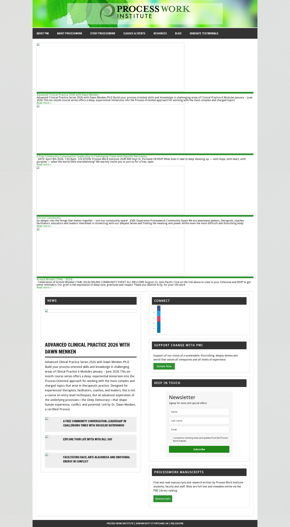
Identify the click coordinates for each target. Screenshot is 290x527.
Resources (160, 33)
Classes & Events (134, 33)
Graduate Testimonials (204, 33)
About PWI (43, 33)
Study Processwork (102, 33)
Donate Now (164, 366)
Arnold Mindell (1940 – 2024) (54, 279)
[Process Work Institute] (145, 26)
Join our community (49, 217)
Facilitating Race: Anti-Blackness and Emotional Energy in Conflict (96, 459)
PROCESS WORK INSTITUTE (120, 523)
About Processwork (69, 33)
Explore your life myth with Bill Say (87, 439)
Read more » (44, 102)
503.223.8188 (177, 523)
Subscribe (199, 449)
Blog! (178, 33)
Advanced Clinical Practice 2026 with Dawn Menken (68, 94)
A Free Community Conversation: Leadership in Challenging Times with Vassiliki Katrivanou (92, 156)
